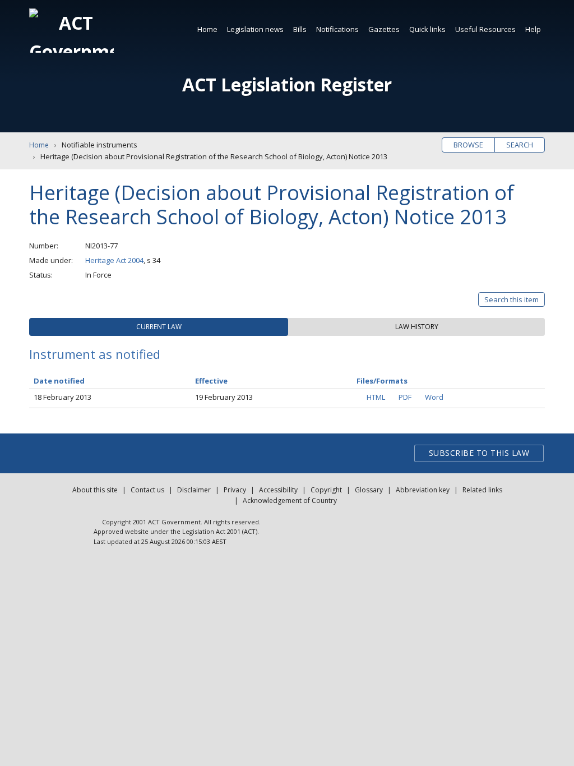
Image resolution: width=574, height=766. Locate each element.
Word (434, 397)
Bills (300, 29)
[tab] (158, 327)
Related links (482, 490)
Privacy (235, 490)
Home (207, 29)
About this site (95, 490)
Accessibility (278, 490)
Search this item (511, 299)
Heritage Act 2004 (114, 260)
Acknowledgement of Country (290, 500)
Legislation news (255, 29)
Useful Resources (485, 29)
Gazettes (384, 29)
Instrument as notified (94, 353)
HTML (376, 397)
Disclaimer (194, 490)
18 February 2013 (62, 397)
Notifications (337, 29)
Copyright (326, 490)
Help (533, 29)
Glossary (369, 490)
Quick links (427, 29)
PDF (405, 397)
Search (519, 145)
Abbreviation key (423, 490)
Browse (468, 145)
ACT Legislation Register (287, 84)
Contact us (147, 490)
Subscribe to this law (479, 452)
